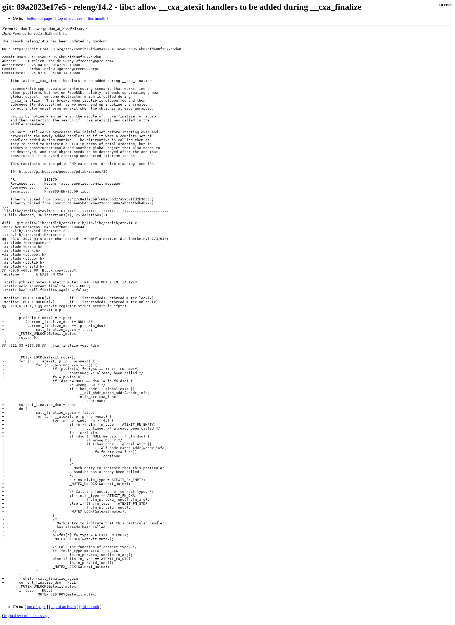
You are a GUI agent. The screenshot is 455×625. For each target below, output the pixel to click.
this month (96, 18)
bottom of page (39, 18)
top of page (36, 606)
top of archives (70, 18)
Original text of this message (25, 615)
